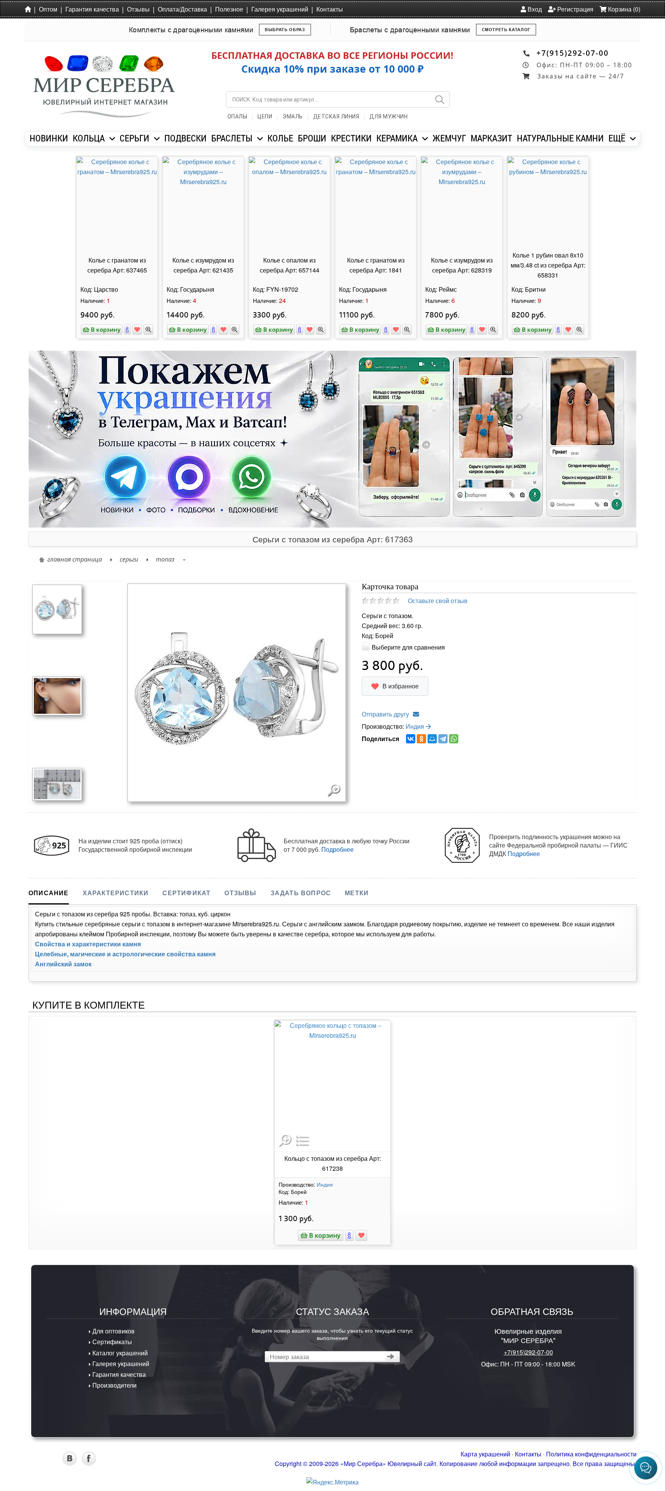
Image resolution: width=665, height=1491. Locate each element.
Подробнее (337, 849)
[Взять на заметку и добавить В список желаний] (361, 1235)
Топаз (165, 559)
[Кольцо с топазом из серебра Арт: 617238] (332, 1086)
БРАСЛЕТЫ (231, 138)
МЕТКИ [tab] (357, 892)
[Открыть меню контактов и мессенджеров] (645, 1467)
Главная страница (74, 559)
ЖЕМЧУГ (449, 138)
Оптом (48, 9)
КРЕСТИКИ (351, 138)
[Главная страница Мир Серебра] (29, 9)
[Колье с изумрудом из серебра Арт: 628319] (461, 202)
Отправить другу (385, 714)
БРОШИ (312, 138)
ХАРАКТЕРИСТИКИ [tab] (116, 892)
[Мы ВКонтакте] (69, 1463)
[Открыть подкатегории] (112, 139)
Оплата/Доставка (182, 9)
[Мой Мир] (432, 738)
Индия (416, 726)
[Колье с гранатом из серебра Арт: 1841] (375, 202)
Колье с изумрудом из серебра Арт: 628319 (462, 265)
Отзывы (138, 9)
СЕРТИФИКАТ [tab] (186, 892)
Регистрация (574, 9)
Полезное (229, 9)
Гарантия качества (92, 9)
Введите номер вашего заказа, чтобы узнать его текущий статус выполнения (332, 1333)
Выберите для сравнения (408, 647)
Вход (534, 9)
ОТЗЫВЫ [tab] (240, 892)
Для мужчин (388, 116)
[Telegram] (443, 738)
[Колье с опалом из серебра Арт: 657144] (289, 202)
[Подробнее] (127, 329)
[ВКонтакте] (410, 738)
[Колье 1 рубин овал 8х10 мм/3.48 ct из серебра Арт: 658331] (548, 202)
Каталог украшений (119, 1352)
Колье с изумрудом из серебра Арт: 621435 (203, 265)
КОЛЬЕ (280, 138)
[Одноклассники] (421, 738)
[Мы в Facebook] (89, 1463)
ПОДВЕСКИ (185, 138)
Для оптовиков (113, 1330)
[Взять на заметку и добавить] (137, 329)
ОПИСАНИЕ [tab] (48, 892)
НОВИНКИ (49, 138)
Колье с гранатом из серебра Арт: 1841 (375, 265)
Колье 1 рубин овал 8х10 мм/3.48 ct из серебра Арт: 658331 (548, 265)
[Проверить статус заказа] (391, 1356)
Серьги (129, 559)
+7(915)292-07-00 (572, 53)
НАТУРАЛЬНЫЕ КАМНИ (560, 138)
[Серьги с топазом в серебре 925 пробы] (57, 783)
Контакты (329, 9)
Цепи (264, 116)
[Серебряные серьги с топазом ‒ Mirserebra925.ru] (57, 608)
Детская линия (336, 116)
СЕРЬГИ (134, 138)
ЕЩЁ (616, 138)
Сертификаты (111, 1341)
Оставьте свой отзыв (438, 600)
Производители (114, 1385)
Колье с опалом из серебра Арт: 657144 (289, 265)
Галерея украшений (279, 9)
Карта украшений (485, 1453)
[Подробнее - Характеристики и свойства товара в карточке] (349, 1235)
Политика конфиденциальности (591, 1453)
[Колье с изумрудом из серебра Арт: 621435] (203, 202)
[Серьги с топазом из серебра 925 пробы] (57, 694)
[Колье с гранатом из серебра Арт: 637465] (117, 202)
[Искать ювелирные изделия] (439, 99)
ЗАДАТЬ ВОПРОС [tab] (301, 892)
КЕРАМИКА (397, 138)
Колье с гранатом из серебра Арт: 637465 (117, 265)
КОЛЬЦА (89, 138)
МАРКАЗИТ (491, 138)
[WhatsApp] (453, 738)
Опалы (237, 116)
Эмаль (292, 116)
